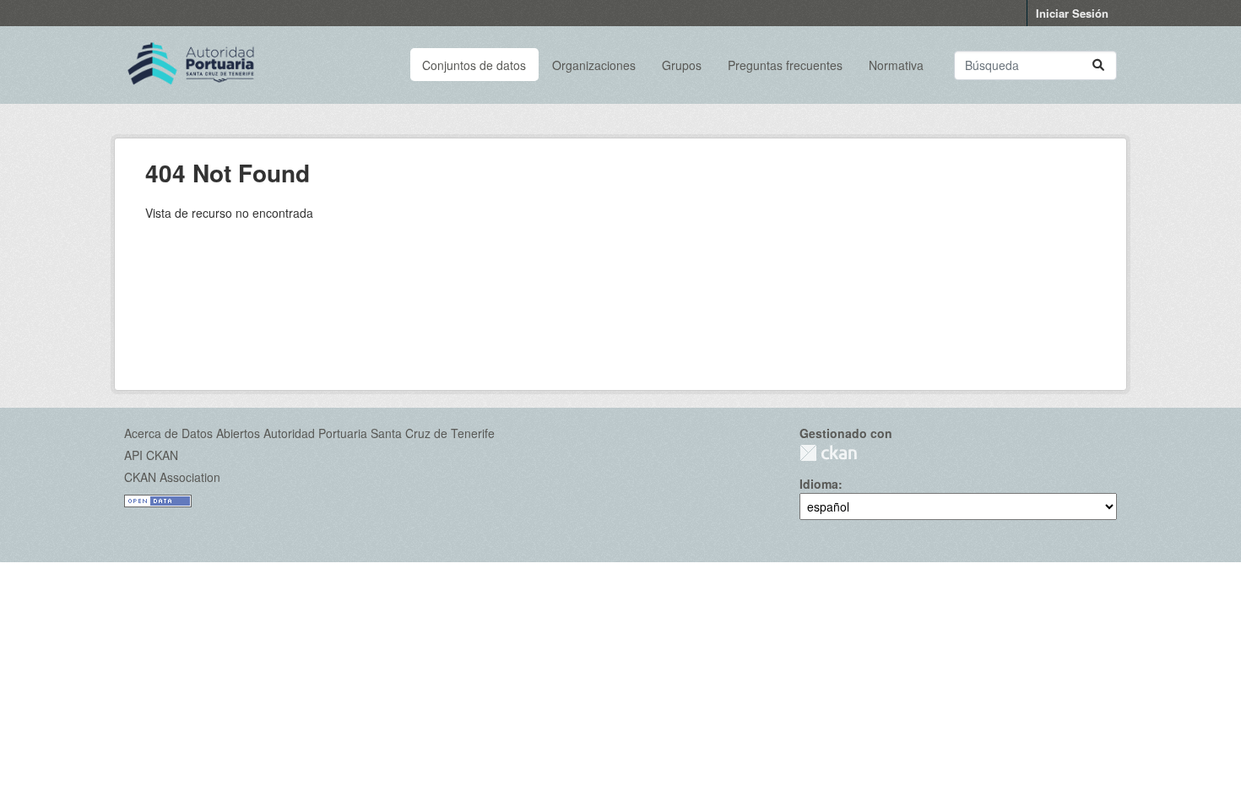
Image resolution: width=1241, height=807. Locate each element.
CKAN (828, 453)
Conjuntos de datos (474, 65)
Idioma (818, 483)
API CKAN (151, 455)
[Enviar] (1098, 65)
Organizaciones (594, 65)
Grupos (682, 65)
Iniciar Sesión (1072, 13)
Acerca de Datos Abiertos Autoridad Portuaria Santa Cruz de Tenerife (309, 433)
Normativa (896, 65)
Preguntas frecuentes (785, 65)
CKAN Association (172, 476)
